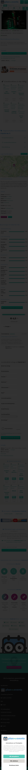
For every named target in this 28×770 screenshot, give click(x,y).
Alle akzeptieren (14, 756)
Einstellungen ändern (14, 765)
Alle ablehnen (14, 761)
